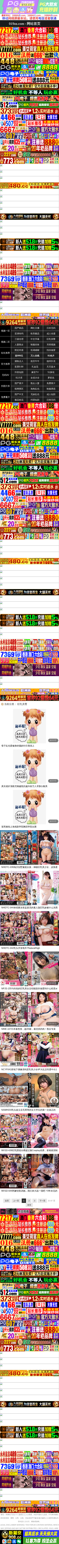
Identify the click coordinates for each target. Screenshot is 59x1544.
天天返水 (51, 367)
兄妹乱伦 (35, 394)
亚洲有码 (19, 333)
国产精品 (19, 328)
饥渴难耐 (35, 350)
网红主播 (35, 328)
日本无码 (51, 328)
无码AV (5, 375)
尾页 (29, 1205)
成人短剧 (51, 394)
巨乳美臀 (51, 339)
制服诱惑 (51, 389)
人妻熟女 (19, 344)
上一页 (16, 1201)
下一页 (42, 1201)
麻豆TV (35, 372)
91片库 (19, 378)
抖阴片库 (5, 386)
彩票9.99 (19, 367)
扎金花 (35, 367)
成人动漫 (51, 333)
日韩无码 (51, 400)
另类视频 (51, 344)
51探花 (51, 372)
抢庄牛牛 (35, 361)
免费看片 (5, 397)
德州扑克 (51, 361)
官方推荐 (5, 364)
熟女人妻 (35, 383)
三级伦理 (19, 339)
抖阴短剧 (35, 400)
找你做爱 (51, 350)
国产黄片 (19, 383)
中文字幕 (35, 339)
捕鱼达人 (19, 361)
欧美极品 (35, 333)
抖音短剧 (19, 372)
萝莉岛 (51, 378)
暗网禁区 (19, 389)
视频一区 (5, 331)
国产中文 (19, 394)
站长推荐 (5, 353)
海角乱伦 (35, 389)
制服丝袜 (35, 344)
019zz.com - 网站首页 (24, 23)
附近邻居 (19, 350)
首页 (7, 1201)
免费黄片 (51, 383)
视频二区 (5, 342)
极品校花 (19, 400)
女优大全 (35, 378)
